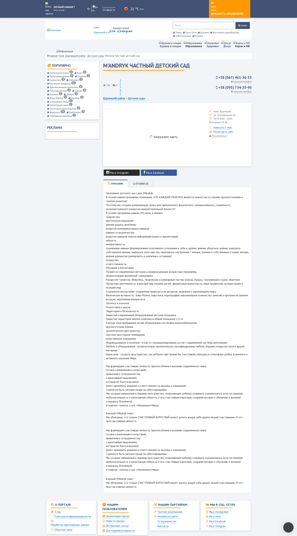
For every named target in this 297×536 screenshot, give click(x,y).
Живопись (56, 112)
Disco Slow (190, 32)
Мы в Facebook (217, 521)
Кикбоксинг (76, 112)
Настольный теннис (60, 73)
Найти (243, 25)
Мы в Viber (215, 516)
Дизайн (71, 94)
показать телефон (243, 81)
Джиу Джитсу (57, 98)
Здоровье (213, 46)
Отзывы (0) (141, 183)
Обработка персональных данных (70, 524)
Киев (61, 55)
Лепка (178, 32)
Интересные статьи (117, 525)
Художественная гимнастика (65, 87)
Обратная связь (63, 529)
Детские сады (95, 55)
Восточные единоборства (225, 32)
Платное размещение (170, 511)
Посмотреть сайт (223, 131)
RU (88, 8)
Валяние (55, 94)
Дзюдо (79, 90)
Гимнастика (56, 80)
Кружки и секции (170, 46)
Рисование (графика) (62, 83)
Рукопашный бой (59, 90)
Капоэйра (75, 80)
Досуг (227, 46)
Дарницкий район (75, 55)
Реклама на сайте (168, 516)
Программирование (60, 76)
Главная (53, 55)
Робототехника (183, 36)
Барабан (76, 98)
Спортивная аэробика (62, 116)
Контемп (204, 32)
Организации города (118, 516)
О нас (57, 511)
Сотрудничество (167, 521)
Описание (116, 183)
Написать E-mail (222, 127)
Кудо (80, 73)
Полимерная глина (60, 105)
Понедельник (109, 7)
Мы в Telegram (217, 526)
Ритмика (198, 36)
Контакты (163, 526)
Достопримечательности (120, 530)
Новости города (115, 521)
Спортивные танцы (60, 101)
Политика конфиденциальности (72, 516)
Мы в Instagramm (218, 511)
